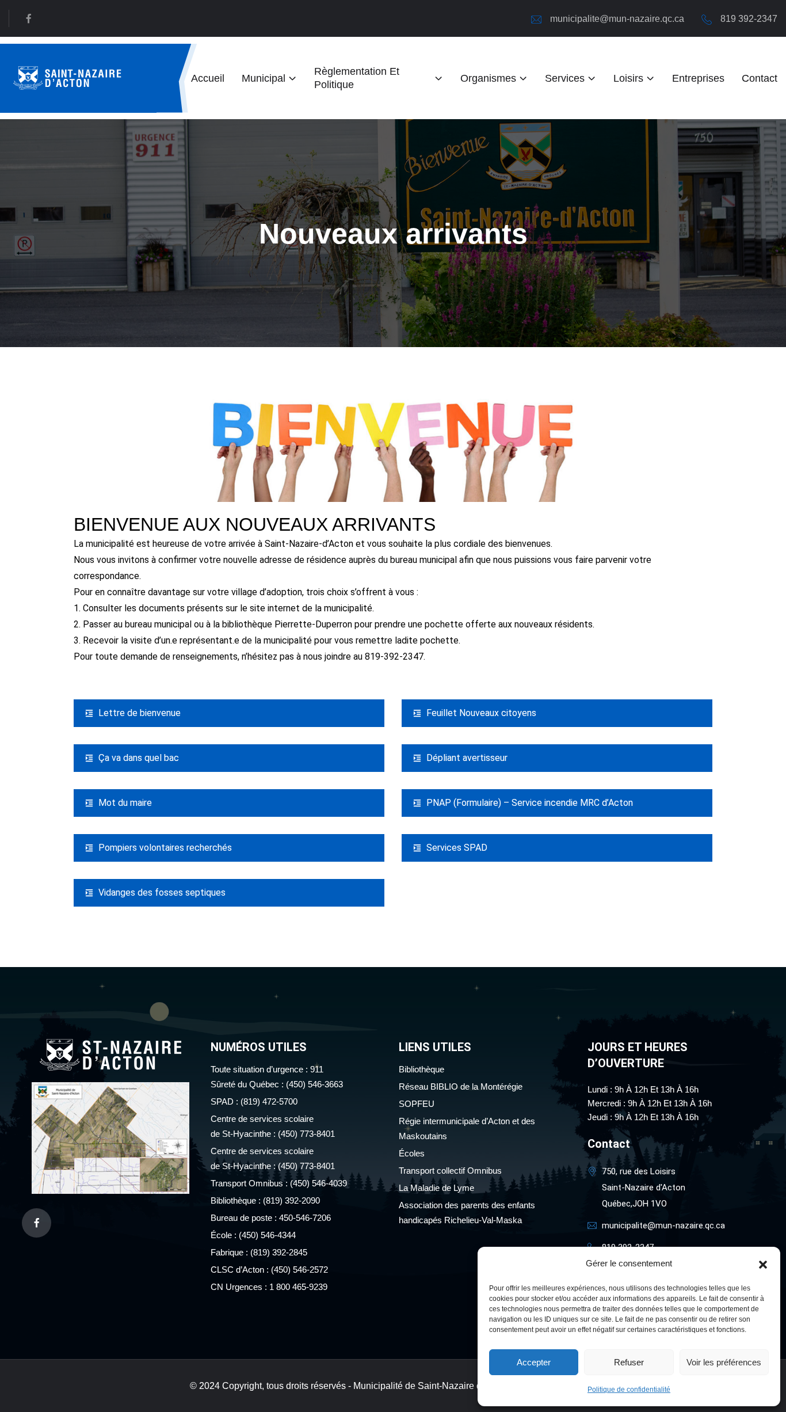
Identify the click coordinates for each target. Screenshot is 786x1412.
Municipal (263, 78)
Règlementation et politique (356, 78)
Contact (759, 78)
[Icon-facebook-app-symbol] (36, 1223)
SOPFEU (416, 1104)
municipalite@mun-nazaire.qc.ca (617, 19)
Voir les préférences (723, 1362)
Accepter (534, 1362)
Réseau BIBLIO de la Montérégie (460, 1086)
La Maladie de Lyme (436, 1188)
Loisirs (628, 78)
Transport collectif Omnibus (450, 1170)
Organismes (488, 78)
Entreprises (698, 78)
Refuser (629, 1362)
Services (565, 78)
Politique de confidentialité (628, 1390)
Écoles (412, 1153)
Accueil (207, 78)
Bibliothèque (421, 1069)
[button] (763, 1263)
